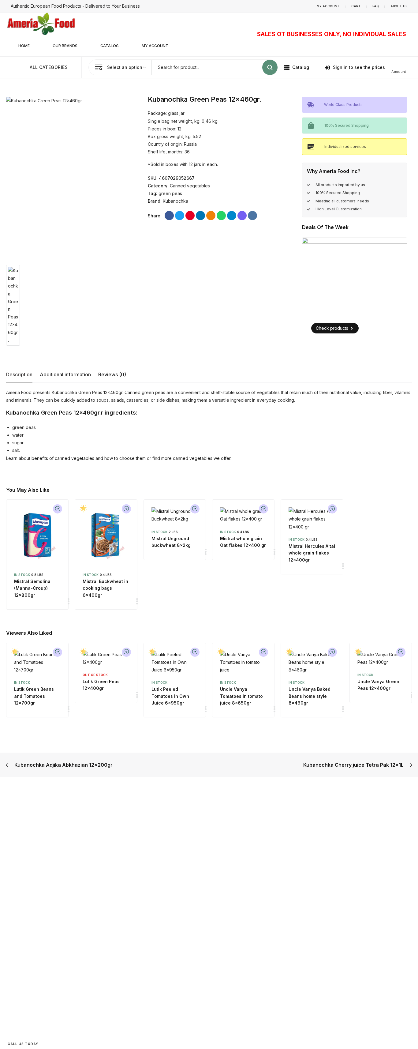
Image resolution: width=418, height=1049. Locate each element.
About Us (398, 6)
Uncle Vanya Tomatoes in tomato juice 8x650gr (241, 695)
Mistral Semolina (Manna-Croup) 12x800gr (32, 588)
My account (328, 6)
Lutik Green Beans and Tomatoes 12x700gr (34, 695)
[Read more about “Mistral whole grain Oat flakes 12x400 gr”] (263, 508)
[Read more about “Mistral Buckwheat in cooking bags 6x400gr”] (126, 508)
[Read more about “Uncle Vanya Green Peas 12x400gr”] (400, 652)
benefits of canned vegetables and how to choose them (89, 458)
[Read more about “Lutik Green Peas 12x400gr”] (126, 652)
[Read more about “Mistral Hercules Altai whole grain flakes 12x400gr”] (332, 508)
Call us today (23, 1044)
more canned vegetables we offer (195, 458)
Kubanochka (175, 201)
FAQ (375, 6)
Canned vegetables (190, 185)
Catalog (109, 45)
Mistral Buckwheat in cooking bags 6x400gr (105, 588)
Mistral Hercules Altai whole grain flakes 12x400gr (312, 552)
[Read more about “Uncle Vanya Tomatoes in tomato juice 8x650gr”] (263, 652)
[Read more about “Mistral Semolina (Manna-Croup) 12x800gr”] (57, 508)
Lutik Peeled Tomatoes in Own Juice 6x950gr (170, 695)
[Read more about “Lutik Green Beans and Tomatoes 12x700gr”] (57, 652)
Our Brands (65, 45)
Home (24, 45)
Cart (356, 6)
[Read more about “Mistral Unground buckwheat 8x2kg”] (195, 508)
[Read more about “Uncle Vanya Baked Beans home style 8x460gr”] (332, 652)
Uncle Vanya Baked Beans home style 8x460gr (309, 695)
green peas (170, 193)
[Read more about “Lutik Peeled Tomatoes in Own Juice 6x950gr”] (195, 652)
